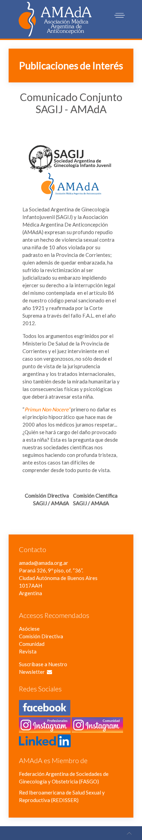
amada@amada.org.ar (43, 563)
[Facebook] (44, 712)
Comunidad (31, 644)
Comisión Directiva (41, 636)
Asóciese (29, 629)
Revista (28, 651)
